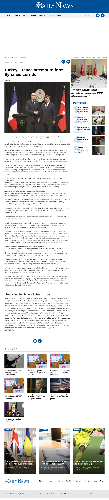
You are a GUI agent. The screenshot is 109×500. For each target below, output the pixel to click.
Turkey (6, 142)
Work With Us (52, 494)
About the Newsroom (68, 494)
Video (95, 481)
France (34, 185)
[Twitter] (103, 15)
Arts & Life (42, 15)
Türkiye (7, 15)
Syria (62, 142)
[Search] (83, 15)
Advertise (101, 494)
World (33, 15)
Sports (51, 15)
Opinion (25, 15)
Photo (59, 15)
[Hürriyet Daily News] (54, 6)
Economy (16, 15)
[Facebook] (98, 15)
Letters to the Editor (86, 494)
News (6, 58)
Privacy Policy (39, 494)
